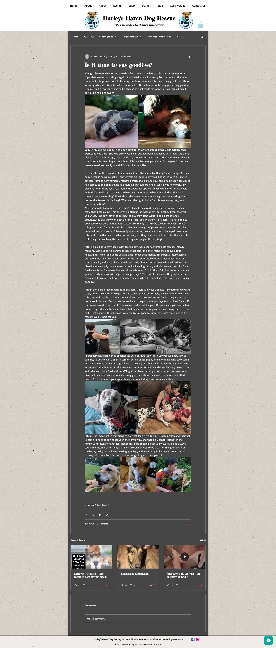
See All (203, 540)
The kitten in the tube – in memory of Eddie (183, 575)
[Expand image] (111, 121)
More (179, 36)
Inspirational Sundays (133, 36)
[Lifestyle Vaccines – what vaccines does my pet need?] (91, 557)
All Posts (74, 36)
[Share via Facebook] (86, 514)
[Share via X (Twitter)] (93, 514)
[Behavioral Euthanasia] (138, 557)
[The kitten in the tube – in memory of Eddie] (184, 557)
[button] (200, 24)
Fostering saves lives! (108, 36)
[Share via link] (107, 514)
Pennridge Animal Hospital (159, 36)
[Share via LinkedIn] (100, 514)
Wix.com (157, 644)
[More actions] (189, 56)
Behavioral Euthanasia (134, 573)
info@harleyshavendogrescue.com (166, 639)
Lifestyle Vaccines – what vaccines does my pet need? (90, 575)
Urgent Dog (89, 36)
